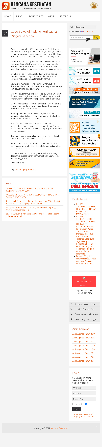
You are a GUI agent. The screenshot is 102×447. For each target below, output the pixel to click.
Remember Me (78, 404)
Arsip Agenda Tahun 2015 (83, 345)
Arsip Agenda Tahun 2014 (83, 349)
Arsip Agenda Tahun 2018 (83, 337)
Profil (20, 16)
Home (7, 16)
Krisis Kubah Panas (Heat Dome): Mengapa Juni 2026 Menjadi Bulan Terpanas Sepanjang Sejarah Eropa (33, 202)
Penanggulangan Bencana (86, 314)
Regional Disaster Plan (84, 304)
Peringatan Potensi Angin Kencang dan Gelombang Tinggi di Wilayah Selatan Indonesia (85, 249)
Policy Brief (36, 16)
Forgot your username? (83, 416)
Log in (76, 409)
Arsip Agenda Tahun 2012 (83, 357)
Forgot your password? (82, 414)
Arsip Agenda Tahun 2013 (83, 353)
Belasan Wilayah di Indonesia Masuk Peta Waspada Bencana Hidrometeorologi (86, 260)
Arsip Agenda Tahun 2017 (83, 341)
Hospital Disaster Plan (84, 309)
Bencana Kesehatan (59, 428)
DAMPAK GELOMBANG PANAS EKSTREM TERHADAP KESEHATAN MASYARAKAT (29, 189)
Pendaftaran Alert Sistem (84, 283)
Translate (88, 31)
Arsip (51, 16)
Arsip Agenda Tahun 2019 (83, 334)
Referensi (65, 16)
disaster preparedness (26, 169)
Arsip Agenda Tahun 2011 (83, 361)
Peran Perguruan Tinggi (85, 319)
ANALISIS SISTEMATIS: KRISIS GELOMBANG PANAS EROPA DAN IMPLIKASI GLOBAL (85, 221)
